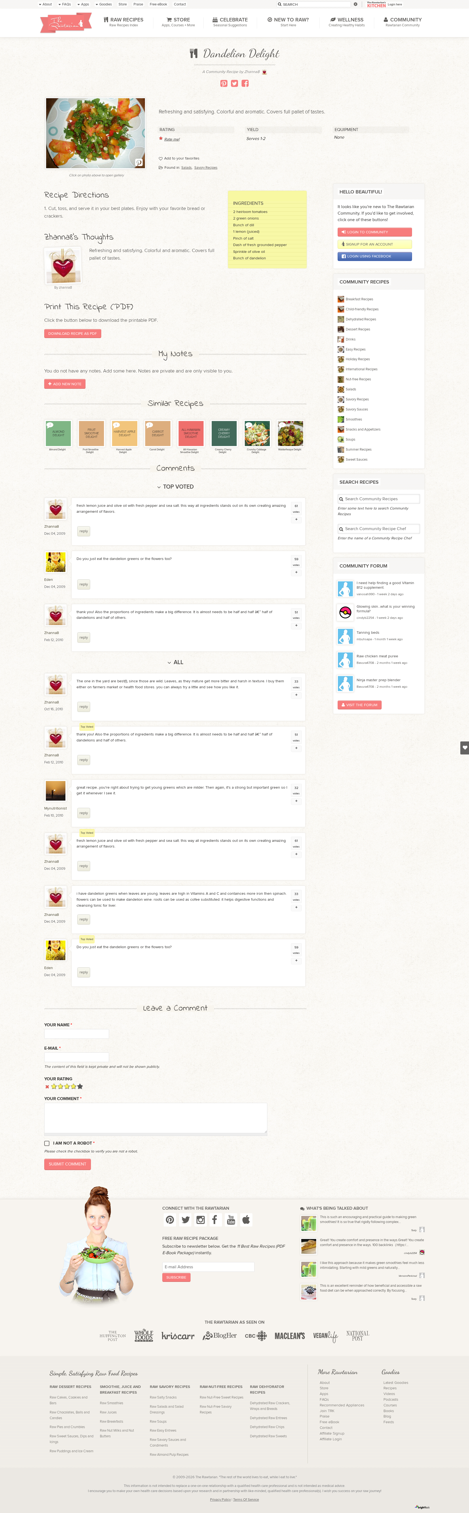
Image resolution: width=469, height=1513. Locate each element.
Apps (324, 1394)
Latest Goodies (396, 1383)
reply (84, 531)
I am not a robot (74, 1143)
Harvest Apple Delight (124, 451)
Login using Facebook (369, 256)
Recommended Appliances (342, 1405)
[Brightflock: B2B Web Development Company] (422, 1507)
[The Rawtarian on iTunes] (246, 1220)
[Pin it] (224, 83)
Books (389, 1411)
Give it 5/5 (80, 1086)
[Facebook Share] (245, 83)
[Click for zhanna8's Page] (264, 73)
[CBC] (256, 1336)
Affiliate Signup (332, 1433)
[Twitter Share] (234, 83)
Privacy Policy (220, 1500)
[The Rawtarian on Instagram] (200, 1220)
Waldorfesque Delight (289, 449)
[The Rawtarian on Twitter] (185, 1220)
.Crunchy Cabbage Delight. (256, 451)
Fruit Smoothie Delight (90, 451)
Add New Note (67, 384)
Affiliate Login (331, 1439)
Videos (389, 1394)
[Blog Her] (219, 1336)
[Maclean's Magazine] (290, 1336)
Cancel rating (47, 1086)
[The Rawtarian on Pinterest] (170, 1220)
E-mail (52, 1048)
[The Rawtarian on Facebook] (216, 1220)
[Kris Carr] (178, 1336)
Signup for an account (369, 244)
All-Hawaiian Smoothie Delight (189, 451)
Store (324, 1388)
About (325, 1383)
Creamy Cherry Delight (223, 451)
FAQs (324, 1399)
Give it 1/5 (54, 1086)
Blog (387, 1416)
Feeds (389, 1422)
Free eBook (329, 1422)
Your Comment (63, 1098)
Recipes (390, 1388)
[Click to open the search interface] (355, 4)
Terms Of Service (246, 1500)
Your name (58, 1025)
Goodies (391, 1372)
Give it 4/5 (73, 1086)
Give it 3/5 (67, 1086)
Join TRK (327, 1411)
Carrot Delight (156, 449)
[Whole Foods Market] (144, 1336)
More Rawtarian (337, 1372)
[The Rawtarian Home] (66, 23)
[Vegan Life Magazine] (326, 1336)
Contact (326, 1428)
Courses (390, 1405)
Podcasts (391, 1399)
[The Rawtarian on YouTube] (231, 1220)
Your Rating (58, 1079)
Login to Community (367, 232)
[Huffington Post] (112, 1336)
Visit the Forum (361, 705)
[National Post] (358, 1336)
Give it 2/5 (60, 1086)
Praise (324, 1416)
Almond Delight (57, 449)
